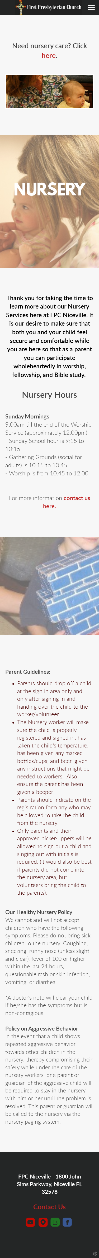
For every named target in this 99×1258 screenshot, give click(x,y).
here (49, 55)
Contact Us (49, 1207)
